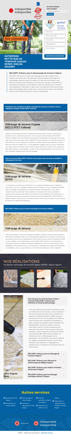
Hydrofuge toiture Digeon (11, 399)
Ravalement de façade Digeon (11, 404)
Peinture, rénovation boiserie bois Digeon (44, 400)
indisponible (23, 9)
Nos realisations (16, 38)
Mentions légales (47, 433)
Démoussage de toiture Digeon (27, 399)
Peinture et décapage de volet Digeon (28, 405)
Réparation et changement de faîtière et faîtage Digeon (60, 404)
